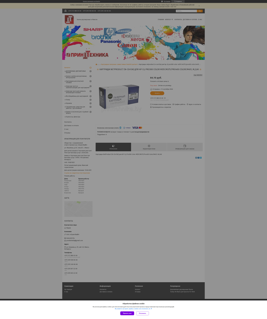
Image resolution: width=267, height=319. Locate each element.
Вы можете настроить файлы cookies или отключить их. (133, 309)
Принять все (127, 313)
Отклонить (142, 313)
